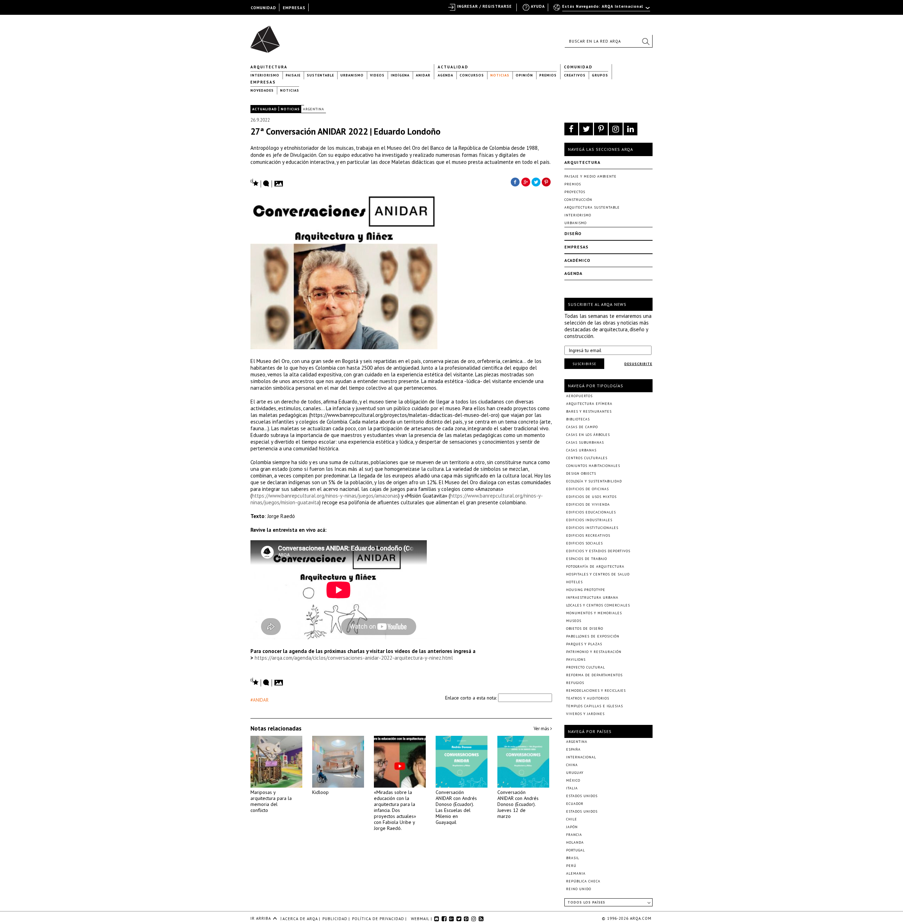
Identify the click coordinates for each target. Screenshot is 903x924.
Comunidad (578, 66)
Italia (572, 788)
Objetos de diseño (584, 628)
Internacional (581, 757)
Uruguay (574, 772)
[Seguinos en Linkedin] (630, 129)
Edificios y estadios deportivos (598, 551)
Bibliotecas (578, 419)
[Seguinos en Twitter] (586, 129)
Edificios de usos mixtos (591, 496)
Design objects (581, 473)
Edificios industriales (589, 520)
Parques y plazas (584, 644)
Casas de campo (582, 427)
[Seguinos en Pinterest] (601, 129)
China (572, 765)
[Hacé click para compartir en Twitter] (536, 181)
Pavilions (576, 659)
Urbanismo (352, 75)
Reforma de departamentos (594, 675)
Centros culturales (586, 458)
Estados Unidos (582, 796)
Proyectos (574, 192)
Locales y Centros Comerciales (598, 605)
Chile (571, 819)
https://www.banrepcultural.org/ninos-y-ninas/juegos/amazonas (325, 495)
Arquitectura (268, 66)
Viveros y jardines (585, 714)
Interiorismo (264, 75)
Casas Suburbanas (585, 442)
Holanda (575, 842)
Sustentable (320, 75)
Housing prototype (585, 589)
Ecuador (574, 803)
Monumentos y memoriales (594, 613)
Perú (571, 865)
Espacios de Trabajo (586, 558)
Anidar (423, 75)
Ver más (542, 729)
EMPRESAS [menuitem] (294, 7)
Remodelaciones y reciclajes (596, 690)
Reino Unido (578, 889)
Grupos (600, 75)
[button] (645, 41)
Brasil (572, 858)
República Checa (583, 881)
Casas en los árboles (588, 434)
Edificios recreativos (588, 535)
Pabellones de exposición (592, 636)
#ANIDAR (259, 700)
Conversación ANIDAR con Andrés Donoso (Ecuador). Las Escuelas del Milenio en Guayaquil (456, 807)
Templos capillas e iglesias (594, 706)
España (573, 749)
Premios (548, 75)
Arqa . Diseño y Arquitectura (267, 36)
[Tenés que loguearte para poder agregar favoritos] (254, 182)
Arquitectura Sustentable (592, 207)
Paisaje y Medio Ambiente (590, 176)
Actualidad (453, 66)
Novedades (262, 90)
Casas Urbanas (581, 450)
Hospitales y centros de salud (598, 574)
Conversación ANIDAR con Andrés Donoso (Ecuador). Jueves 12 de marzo (518, 804)
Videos (377, 75)
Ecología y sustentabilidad (594, 481)
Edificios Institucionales (592, 527)
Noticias (499, 75)
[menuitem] (602, 10)
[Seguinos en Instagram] (616, 129)
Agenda (445, 75)
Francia (574, 834)
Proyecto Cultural (585, 667)
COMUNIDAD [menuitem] (263, 7)
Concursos (472, 75)
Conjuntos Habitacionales (593, 465)
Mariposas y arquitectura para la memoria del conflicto (271, 801)
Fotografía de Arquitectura (595, 566)
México (573, 780)
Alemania (576, 873)
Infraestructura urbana (592, 597)
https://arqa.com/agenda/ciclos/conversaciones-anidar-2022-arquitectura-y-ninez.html (354, 657)
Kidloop (320, 792)
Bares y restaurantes (589, 411)
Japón (572, 827)
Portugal (575, 850)
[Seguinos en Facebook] (571, 129)
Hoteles (574, 582)
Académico (577, 260)
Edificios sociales (584, 543)
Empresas (263, 82)
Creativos (575, 75)
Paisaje (293, 75)
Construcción (578, 199)
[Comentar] (266, 183)
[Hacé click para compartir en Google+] (525, 181)
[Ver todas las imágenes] (279, 181)
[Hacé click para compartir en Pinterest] (546, 181)
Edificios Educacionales (591, 512)
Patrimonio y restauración (594, 651)
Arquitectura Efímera (589, 403)
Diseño (573, 233)
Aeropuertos (579, 396)
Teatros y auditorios (587, 698)
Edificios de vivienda (588, 504)
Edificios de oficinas (587, 489)
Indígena (400, 75)
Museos (573, 620)
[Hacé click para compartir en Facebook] (515, 181)
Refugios (575, 682)
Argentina (313, 109)
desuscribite (638, 364)
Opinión (524, 75)
